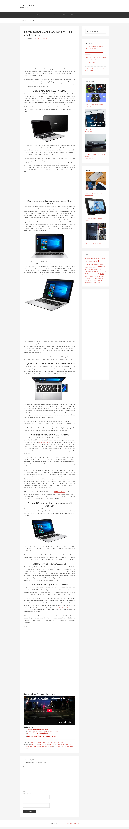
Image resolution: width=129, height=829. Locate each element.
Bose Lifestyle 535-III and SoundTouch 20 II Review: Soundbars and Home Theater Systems (95, 156)
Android (93, 258)
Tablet (102, 280)
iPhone (99, 269)
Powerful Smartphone (89, 276)
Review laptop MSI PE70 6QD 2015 (37, 734)
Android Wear (99, 258)
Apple (103, 258)
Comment (25, 767)
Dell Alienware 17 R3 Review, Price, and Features (41, 736)
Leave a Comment (47, 38)
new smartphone (93, 273)
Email (24, 802)
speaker (95, 280)
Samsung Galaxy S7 (89, 278)
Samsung (101, 276)
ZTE (99, 282)
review (96, 276)
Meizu (98, 271)
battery (90, 261)
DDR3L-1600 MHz (59, 492)
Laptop (32, 742)
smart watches (88, 280)
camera (93, 261)
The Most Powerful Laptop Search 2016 (39, 729)
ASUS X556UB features (55, 744)
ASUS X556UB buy (43, 744)
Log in (78, 823)
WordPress (73, 823)
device (100, 261)
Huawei (96, 269)
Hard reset (101, 267)
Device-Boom (27, 5)
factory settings (96, 264)
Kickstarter (88, 271)
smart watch (101, 278)
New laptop (50, 746)
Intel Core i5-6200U (45, 442)
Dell (96, 261)
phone (102, 274)
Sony (92, 280)
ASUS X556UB (34, 744)
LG (96, 271)
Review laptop (55, 742)
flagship (86, 267)
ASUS (87, 261)
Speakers (99, 280)
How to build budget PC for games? (94, 243)
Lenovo (93, 271)
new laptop (36, 262)
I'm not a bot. (27, 794)
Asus (30, 626)
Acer (86, 258)
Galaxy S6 (90, 267)
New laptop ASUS (58, 746)
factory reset (89, 264)
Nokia (98, 273)
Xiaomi (96, 282)
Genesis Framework (64, 823)
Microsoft (103, 271)
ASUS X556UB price (66, 744)
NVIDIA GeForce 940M (65, 607)
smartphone (96, 278)
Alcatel (89, 258)
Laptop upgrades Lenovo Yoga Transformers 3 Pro (42, 732)
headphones (88, 269)
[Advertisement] (49, 54)
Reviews (61, 742)
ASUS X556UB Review (30, 746)
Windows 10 (91, 282)
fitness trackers (102, 264)
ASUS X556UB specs (41, 746)
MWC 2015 (87, 273)
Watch (86, 282)
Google (94, 267)
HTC (92, 269)
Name (24, 791)
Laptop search (38, 742)
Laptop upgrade (47, 742)
